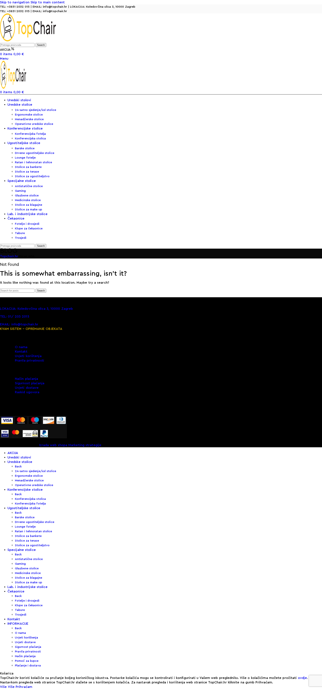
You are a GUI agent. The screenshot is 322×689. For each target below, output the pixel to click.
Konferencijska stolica (30, 138)
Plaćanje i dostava (28, 665)
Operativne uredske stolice (34, 123)
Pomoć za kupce (26, 660)
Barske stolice (24, 148)
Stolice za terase (27, 171)
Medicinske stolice (28, 200)
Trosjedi (20, 237)
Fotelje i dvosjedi (27, 223)
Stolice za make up (28, 209)
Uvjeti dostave (27, 387)
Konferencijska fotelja (30, 133)
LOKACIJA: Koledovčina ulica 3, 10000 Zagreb (102, 6)
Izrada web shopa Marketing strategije (70, 445)
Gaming (20, 190)
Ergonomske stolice (29, 114)
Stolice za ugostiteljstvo (32, 176)
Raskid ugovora (27, 392)
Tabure (20, 233)
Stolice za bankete (28, 166)
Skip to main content (48, 2)
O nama (21, 347)
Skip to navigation (15, 2)
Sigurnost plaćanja (29, 383)
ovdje (302, 677)
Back (18, 466)
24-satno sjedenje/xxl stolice (35, 109)
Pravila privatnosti (29, 360)
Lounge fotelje (25, 157)
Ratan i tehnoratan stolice (33, 162)
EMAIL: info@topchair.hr (50, 6)
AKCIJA (5, 49)
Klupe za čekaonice (28, 228)
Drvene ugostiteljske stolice (34, 153)
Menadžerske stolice (29, 119)
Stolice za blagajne (28, 204)
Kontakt (21, 351)
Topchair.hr (9, 256)
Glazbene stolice (27, 195)
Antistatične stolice (29, 186)
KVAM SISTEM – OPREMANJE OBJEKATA (31, 328)
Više (7, 686)
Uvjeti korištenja (28, 356)
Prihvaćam (24, 686)
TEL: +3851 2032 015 (15, 6)
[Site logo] (28, 40)
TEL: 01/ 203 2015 (14, 316)
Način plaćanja (26, 378)
